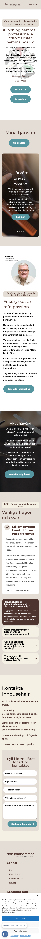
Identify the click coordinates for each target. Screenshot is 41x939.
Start (11, 870)
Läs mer (20, 217)
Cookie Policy (15, 936)
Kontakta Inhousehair (19, 389)
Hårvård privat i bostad (20, 178)
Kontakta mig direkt (19, 474)
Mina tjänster (14, 874)
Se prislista (19, 143)
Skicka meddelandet (21, 824)
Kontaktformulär (16, 878)
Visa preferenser (20, 931)
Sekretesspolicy (25, 936)
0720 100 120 (20, 81)
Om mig (12, 883)
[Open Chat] (5, 934)
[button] (37, 895)
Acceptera (20, 919)
